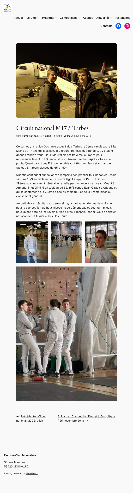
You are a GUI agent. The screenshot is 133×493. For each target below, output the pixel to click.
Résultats (57, 135)
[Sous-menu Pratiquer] (56, 18)
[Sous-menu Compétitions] (79, 18)
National (47, 135)
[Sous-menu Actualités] (111, 18)
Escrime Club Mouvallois (20, 455)
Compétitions (29, 135)
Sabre (67, 135)
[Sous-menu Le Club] (38, 18)
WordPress (32, 473)
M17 (39, 135)
